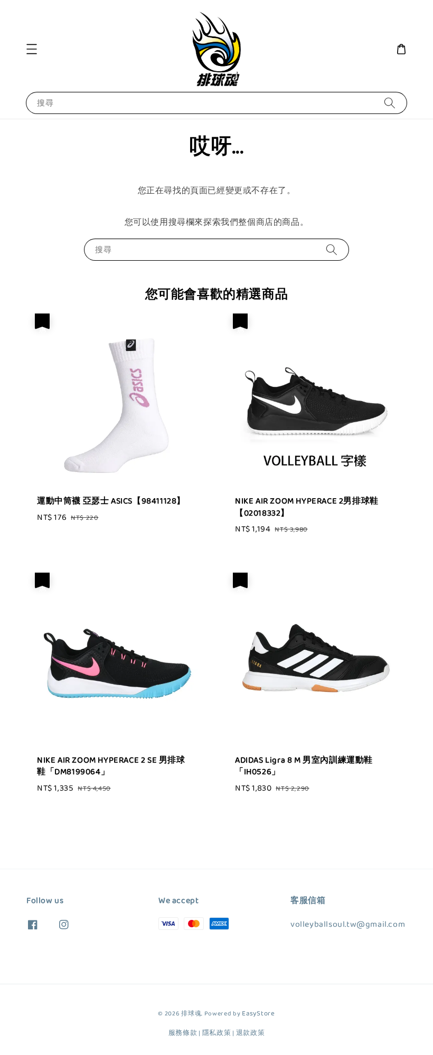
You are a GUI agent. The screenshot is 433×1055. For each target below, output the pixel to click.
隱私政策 (216, 1033)
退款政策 (250, 1033)
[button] (31, 49)
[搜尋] (390, 102)
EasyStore (258, 1013)
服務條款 (182, 1033)
